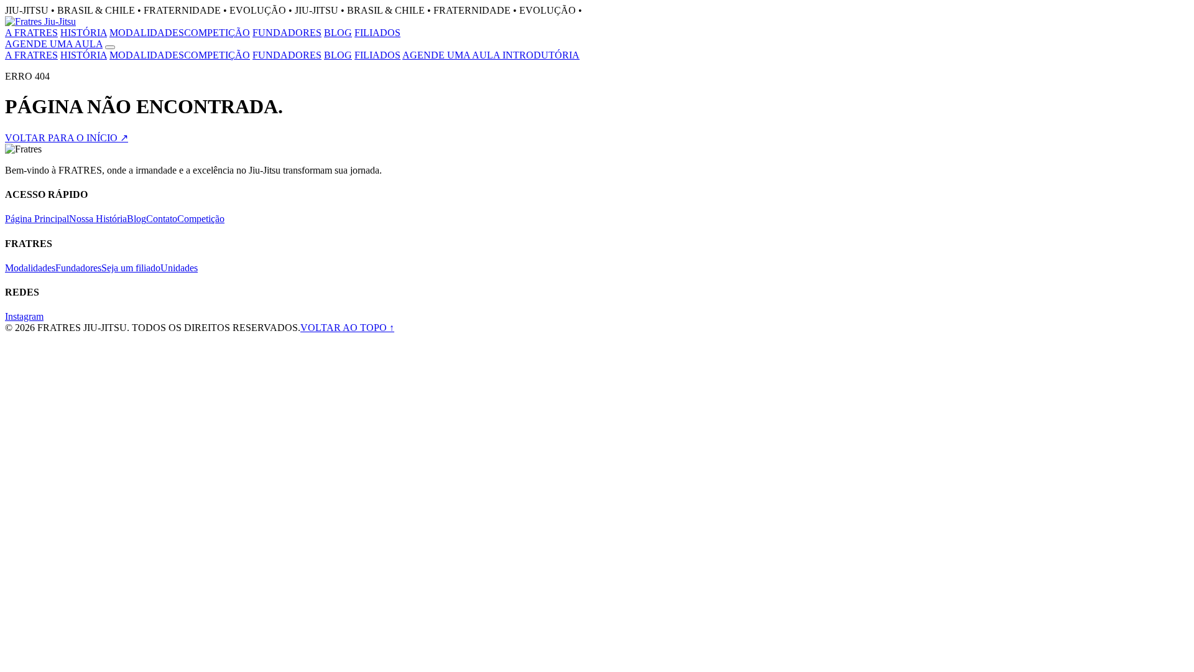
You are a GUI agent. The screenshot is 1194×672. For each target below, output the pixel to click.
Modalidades (30, 268)
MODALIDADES (146, 32)
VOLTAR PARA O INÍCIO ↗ (66, 138)
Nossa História (98, 218)
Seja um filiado (130, 268)
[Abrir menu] (110, 47)
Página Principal (37, 218)
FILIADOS (377, 32)
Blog (136, 218)
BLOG (338, 32)
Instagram (24, 316)
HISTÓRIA (83, 32)
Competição (200, 218)
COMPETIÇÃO (217, 32)
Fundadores (78, 268)
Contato (161, 218)
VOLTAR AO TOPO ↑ (347, 327)
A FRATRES (31, 32)
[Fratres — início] (40, 21)
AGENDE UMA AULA (54, 44)
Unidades (179, 268)
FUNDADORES (287, 32)
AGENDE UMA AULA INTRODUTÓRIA (491, 55)
